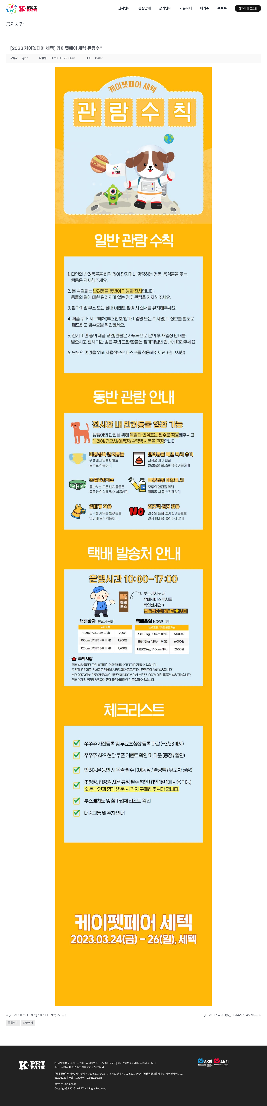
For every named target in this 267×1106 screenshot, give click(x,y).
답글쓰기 (28, 1022)
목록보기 (13, 1022)
